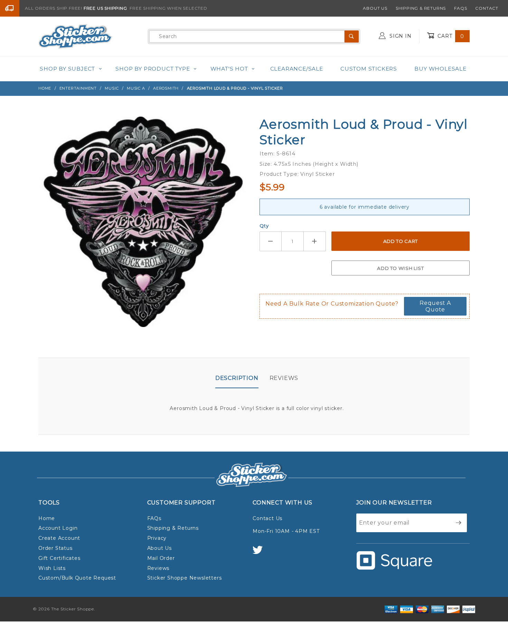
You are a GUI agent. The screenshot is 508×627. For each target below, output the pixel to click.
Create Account (59, 538)
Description (236, 378)
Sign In (399, 36)
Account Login (57, 528)
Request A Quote (435, 306)
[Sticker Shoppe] (75, 36)
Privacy (157, 538)
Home (46, 518)
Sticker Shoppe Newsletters (184, 578)
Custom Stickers (368, 68)
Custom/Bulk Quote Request (77, 578)
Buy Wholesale (440, 68)
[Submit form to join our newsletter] (459, 523)
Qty (264, 225)
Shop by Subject (67, 68)
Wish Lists (52, 568)
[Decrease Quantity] (271, 241)
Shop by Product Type (152, 68)
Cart (450, 36)
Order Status (55, 548)
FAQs (460, 8)
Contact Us (267, 518)
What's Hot (229, 68)
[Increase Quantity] (315, 241)
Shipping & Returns (421, 8)
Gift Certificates (59, 558)
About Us (375, 8)
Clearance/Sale (296, 68)
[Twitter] (261, 553)
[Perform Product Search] (352, 36)
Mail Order (161, 558)
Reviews (284, 378)
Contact (486, 8)
